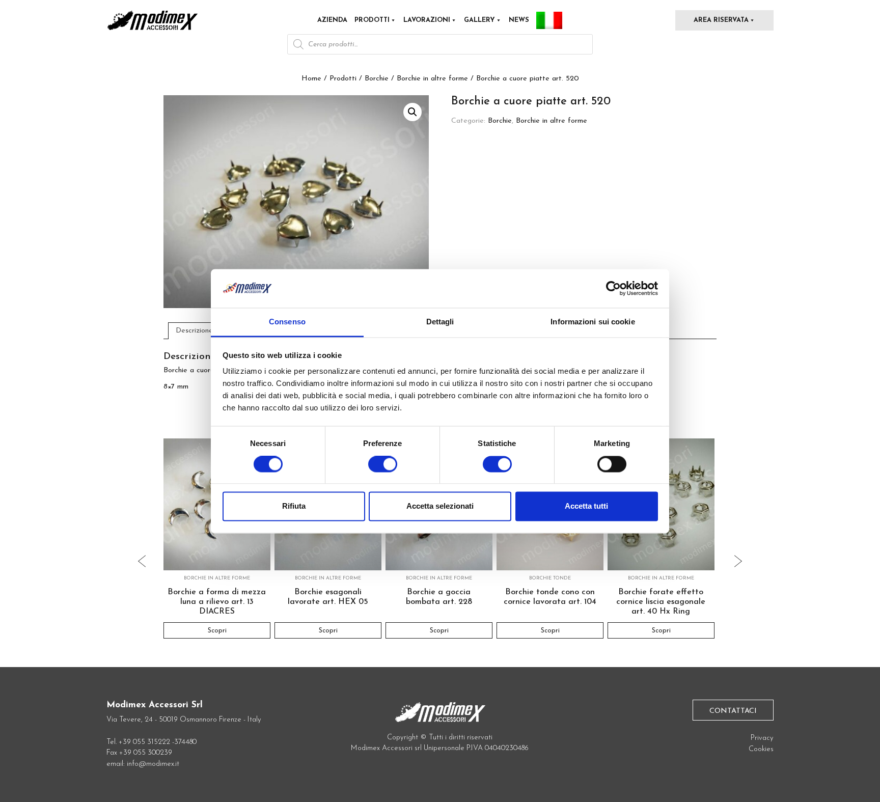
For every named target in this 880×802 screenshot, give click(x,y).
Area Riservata (721, 20)
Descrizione (194, 331)
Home (311, 78)
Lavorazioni (426, 20)
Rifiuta (294, 506)
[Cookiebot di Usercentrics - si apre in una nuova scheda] (613, 288)
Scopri (216, 630)
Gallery (479, 20)
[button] (412, 112)
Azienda (332, 20)
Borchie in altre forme (432, 78)
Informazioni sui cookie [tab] (593, 322)
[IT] (549, 20)
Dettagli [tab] (440, 322)
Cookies (761, 749)
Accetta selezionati (440, 506)
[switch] (382, 468)
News (519, 20)
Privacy (762, 738)
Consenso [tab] (287, 322)
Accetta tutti (586, 506)
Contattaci (733, 711)
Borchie (377, 78)
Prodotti (372, 20)
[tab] (194, 330)
